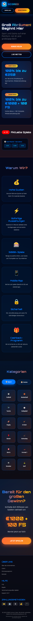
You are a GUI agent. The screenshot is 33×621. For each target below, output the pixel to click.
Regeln (4, 587)
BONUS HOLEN (16, 46)
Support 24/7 (5, 593)
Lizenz (3, 568)
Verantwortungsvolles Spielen (10, 590)
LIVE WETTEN (17, 54)
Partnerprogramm (7, 571)
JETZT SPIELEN (16, 541)
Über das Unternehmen (8, 565)
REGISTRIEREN (22, 10)
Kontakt (4, 574)
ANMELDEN (8, 10)
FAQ (3, 584)
